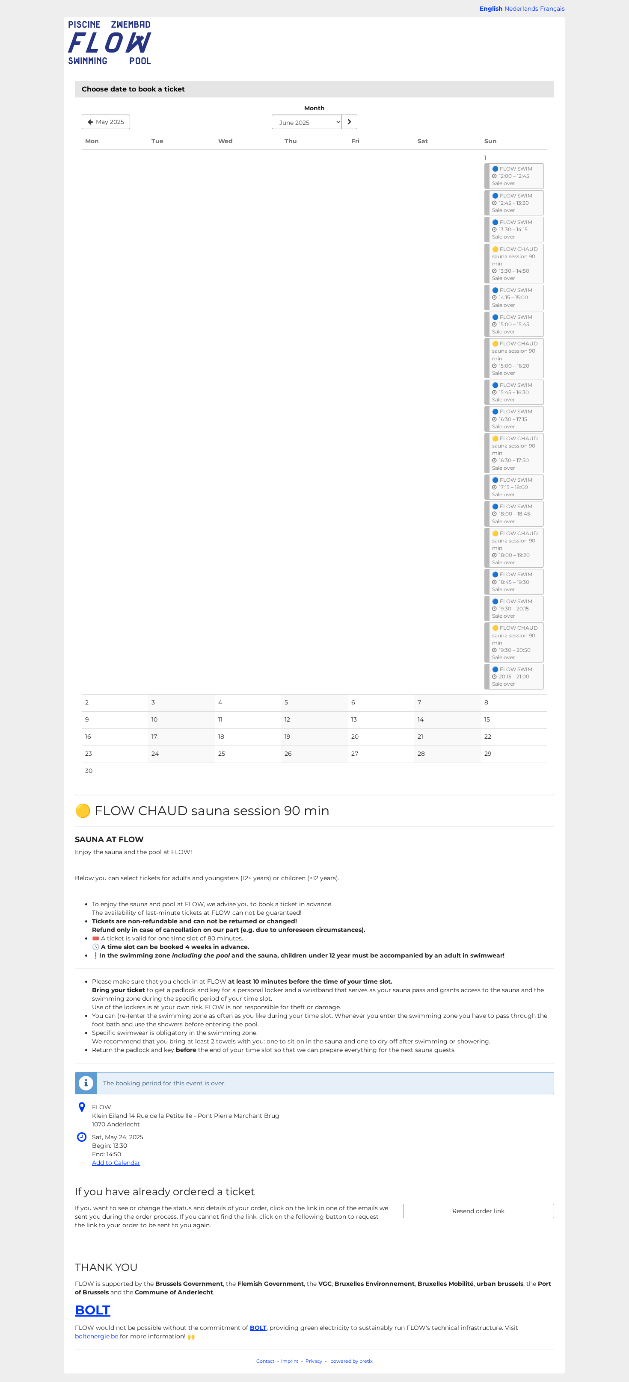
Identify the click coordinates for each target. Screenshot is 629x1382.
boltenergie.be (96, 1336)
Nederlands (521, 8)
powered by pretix (351, 1361)
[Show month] (349, 122)
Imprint (289, 1361)
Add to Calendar (116, 1163)
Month (314, 108)
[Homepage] (109, 42)
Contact (265, 1361)
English (491, 8)
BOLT (92, 1310)
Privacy (314, 1361)
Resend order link (478, 1211)
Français (552, 8)
